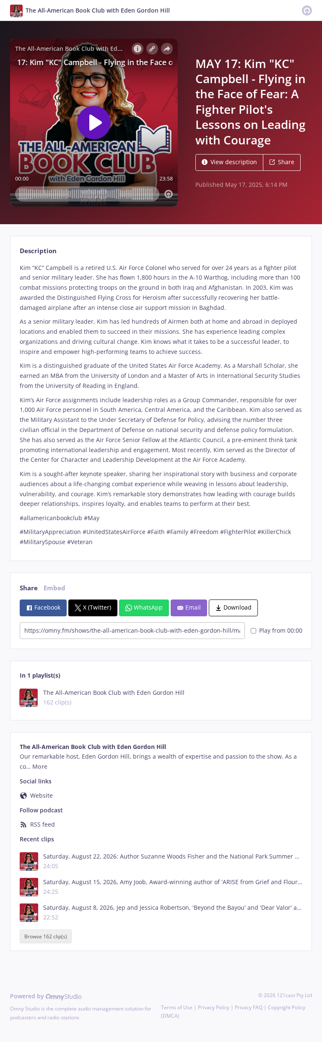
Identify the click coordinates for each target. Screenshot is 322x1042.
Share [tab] (29, 588)
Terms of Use (176, 1007)
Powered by (28, 996)
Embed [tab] (54, 588)
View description (233, 162)
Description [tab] (38, 250)
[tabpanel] (161, 405)
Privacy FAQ (248, 1007)
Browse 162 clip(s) (45, 936)
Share (286, 162)
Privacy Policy (213, 1007)
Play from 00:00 (280, 630)
